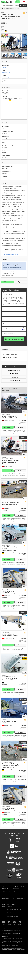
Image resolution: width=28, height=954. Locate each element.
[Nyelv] (24, 1)
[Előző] (2, 45)
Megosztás (14, 377)
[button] (26, 1)
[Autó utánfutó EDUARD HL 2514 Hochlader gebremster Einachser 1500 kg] (14, 489)
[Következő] (25, 45)
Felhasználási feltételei (20, 949)
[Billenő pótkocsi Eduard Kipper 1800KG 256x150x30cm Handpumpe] (14, 795)
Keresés (24, 5)
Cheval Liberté (6, 72)
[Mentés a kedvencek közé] (24, 13)
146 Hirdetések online (7, 275)
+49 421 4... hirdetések (11, 354)
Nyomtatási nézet (15, 370)
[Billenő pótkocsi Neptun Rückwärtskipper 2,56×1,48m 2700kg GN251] (14, 403)
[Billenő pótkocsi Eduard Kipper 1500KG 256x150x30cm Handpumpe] (14, 578)
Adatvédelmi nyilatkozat (14, 343)
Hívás (21, 282)
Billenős (4, 67)
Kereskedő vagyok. (10, 333)
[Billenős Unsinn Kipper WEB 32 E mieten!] (14, 708)
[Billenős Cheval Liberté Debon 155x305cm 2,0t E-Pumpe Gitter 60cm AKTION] (14, 663)
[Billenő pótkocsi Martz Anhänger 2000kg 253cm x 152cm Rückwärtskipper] (14, 534)
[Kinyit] (14, 434)
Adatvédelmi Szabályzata (7, 949)
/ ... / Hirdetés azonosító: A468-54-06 (11, 8)
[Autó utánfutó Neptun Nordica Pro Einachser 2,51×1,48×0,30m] (14, 621)
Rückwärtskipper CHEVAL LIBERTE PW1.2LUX (13, 77)
